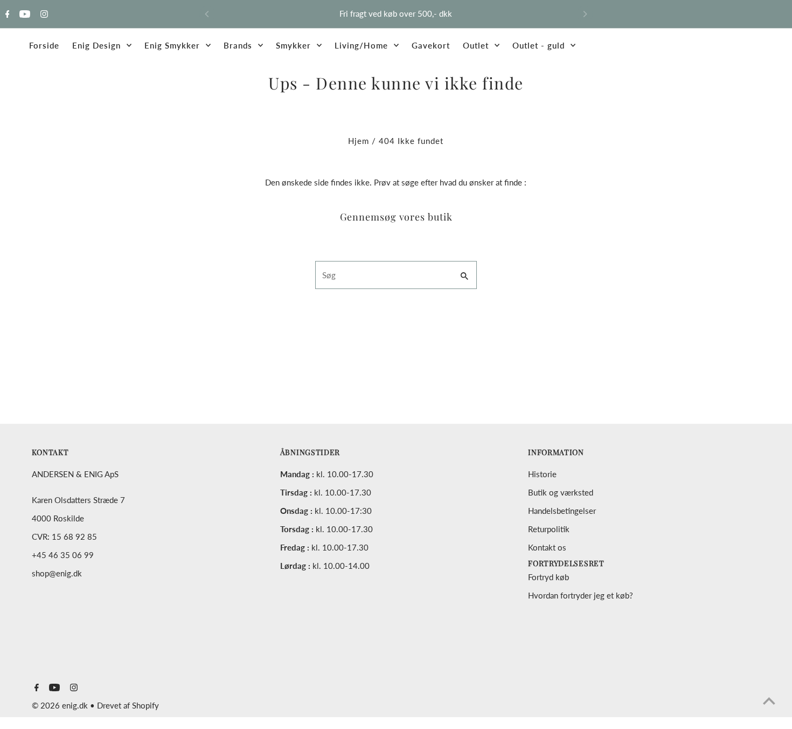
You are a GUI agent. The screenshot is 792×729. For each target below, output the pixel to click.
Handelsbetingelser (562, 510)
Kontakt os (547, 547)
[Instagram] (43, 14)
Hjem (358, 141)
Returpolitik (548, 529)
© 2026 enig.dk (61, 705)
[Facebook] (6, 14)
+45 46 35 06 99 (63, 555)
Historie (542, 474)
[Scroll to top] (769, 701)
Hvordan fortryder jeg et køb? (580, 595)
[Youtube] (23, 14)
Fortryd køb (548, 577)
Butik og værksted (560, 492)
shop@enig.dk (57, 573)
